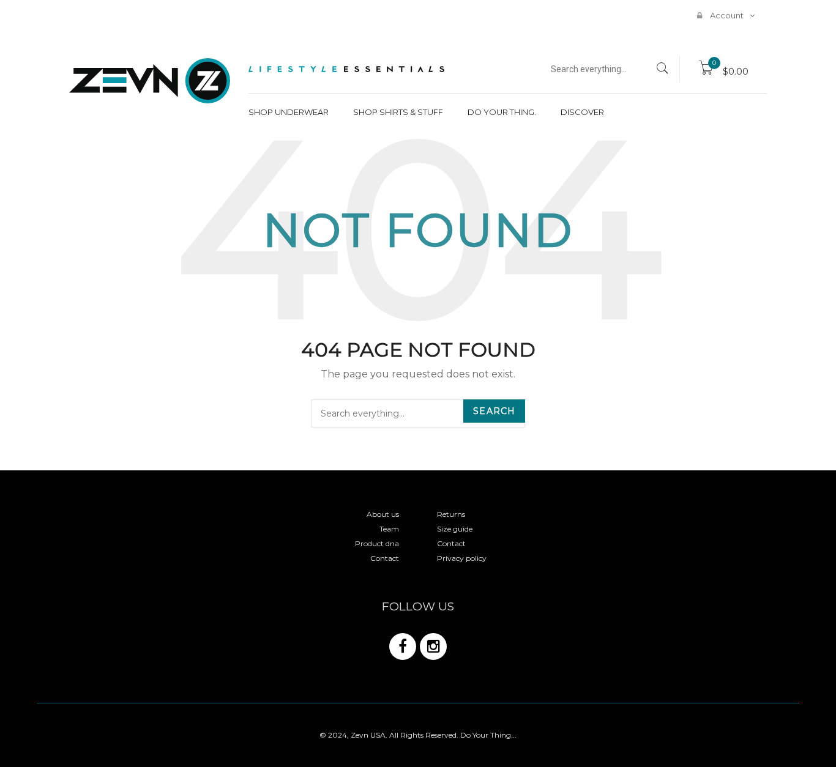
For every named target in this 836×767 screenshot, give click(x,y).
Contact (384, 558)
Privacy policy (462, 558)
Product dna (377, 543)
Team (389, 528)
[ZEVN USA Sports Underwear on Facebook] (402, 646)
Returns (451, 514)
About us (383, 514)
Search (494, 411)
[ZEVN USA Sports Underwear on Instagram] (433, 646)
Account (726, 15)
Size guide (454, 528)
